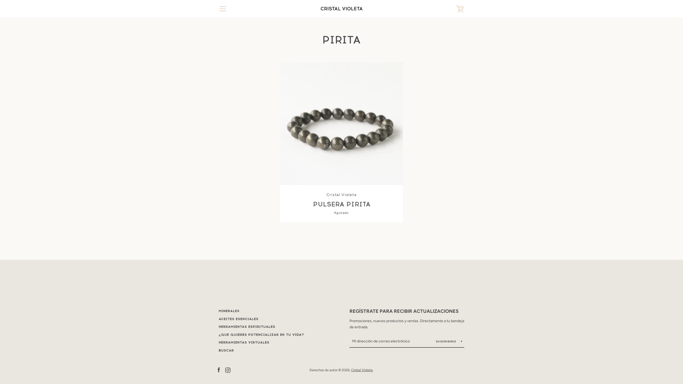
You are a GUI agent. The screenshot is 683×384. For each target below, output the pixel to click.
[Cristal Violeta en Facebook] (218, 369)
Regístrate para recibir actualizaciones (404, 311)
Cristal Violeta (362, 370)
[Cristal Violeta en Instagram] (228, 369)
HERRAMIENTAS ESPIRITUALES (247, 327)
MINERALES (229, 311)
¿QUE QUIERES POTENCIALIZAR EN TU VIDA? (261, 335)
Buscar (226, 350)
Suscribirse (446, 341)
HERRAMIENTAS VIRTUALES (244, 342)
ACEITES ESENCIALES (239, 319)
